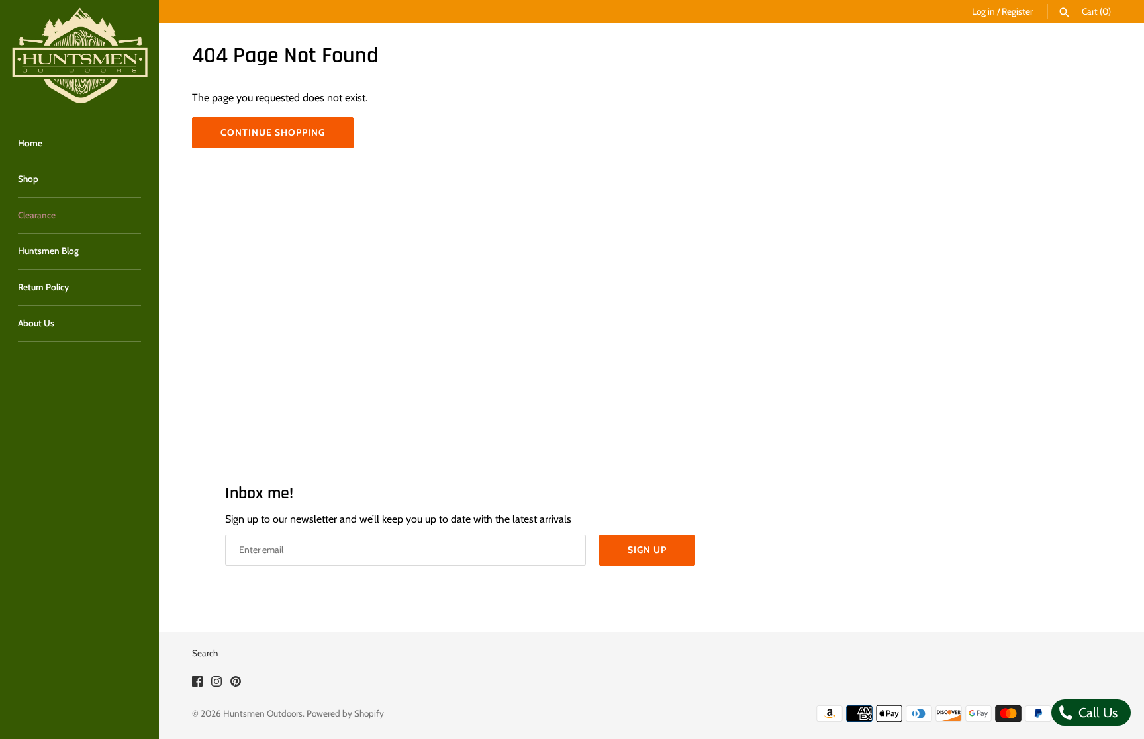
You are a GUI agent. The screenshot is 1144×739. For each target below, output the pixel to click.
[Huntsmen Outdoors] (79, 56)
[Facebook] (197, 683)
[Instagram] (216, 683)
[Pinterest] (235, 683)
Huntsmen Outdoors (263, 713)
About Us (36, 323)
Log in (983, 11)
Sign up (647, 550)
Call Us (1096, 712)
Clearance (37, 215)
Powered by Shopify (345, 713)
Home (30, 143)
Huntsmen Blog (48, 250)
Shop (28, 178)
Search (205, 653)
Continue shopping (272, 132)
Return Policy (43, 287)
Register (1017, 11)
